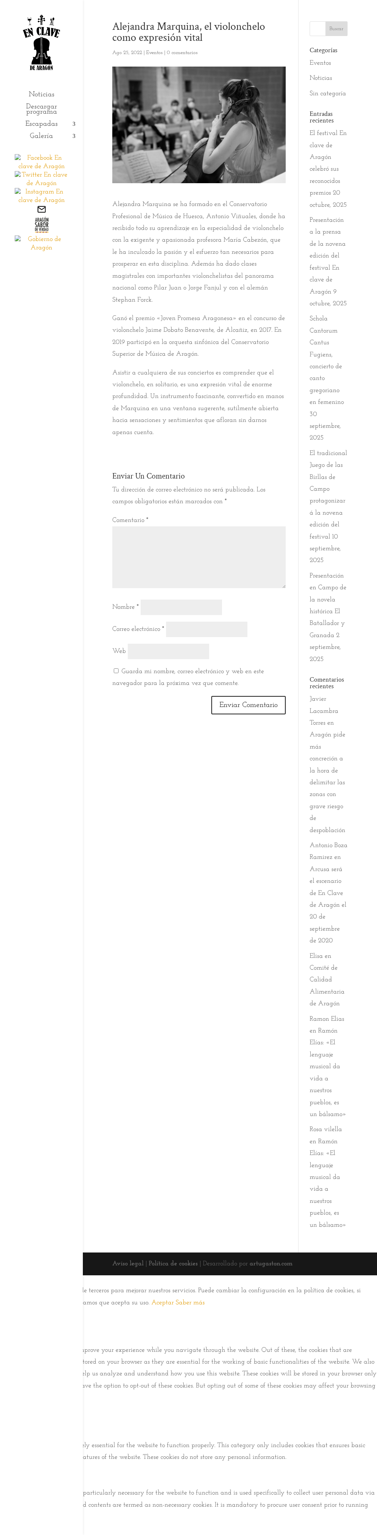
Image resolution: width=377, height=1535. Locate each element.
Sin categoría (328, 93)
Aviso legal (128, 1264)
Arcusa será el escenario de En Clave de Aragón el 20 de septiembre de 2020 (328, 905)
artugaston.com (271, 1264)
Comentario (130, 520)
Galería (41, 137)
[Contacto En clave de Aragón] (41, 212)
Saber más (190, 1303)
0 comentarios (182, 53)
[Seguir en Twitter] (41, 183)
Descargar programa (41, 110)
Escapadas (41, 124)
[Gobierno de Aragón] (41, 248)
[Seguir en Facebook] (41, 166)
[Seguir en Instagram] (41, 200)
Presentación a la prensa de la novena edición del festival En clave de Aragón (328, 256)
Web (119, 651)
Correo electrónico (138, 629)
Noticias (41, 95)
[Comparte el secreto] (41, 231)
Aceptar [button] (162, 1303)
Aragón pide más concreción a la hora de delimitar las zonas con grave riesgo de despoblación (327, 783)
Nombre (125, 607)
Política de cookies (173, 1264)
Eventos (154, 53)
